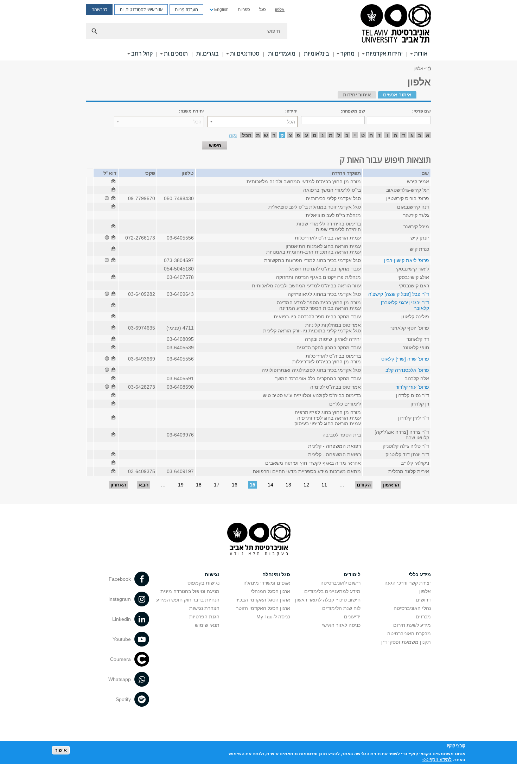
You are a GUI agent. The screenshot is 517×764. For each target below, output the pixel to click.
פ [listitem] (298, 135)
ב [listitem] (419, 135)
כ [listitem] (346, 135)
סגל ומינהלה (276, 574)
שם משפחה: (353, 111)
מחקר (347, 54)
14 (270, 485)
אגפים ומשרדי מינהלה (266, 583)
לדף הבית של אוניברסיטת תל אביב (429, 68)
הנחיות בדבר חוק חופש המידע (187, 600)
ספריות (244, 9)
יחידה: (291, 111)
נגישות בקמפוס (203, 583)
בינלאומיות (316, 54)
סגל (262, 9)
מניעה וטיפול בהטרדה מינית (189, 591)
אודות (420, 54)
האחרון (118, 485)
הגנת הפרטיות (204, 616)
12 (306, 485)
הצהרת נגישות (204, 608)
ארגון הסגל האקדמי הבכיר (263, 600)
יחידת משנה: (191, 111)
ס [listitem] (314, 135)
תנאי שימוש (207, 625)
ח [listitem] (371, 135)
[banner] (258, 30)
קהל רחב (142, 54)
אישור (61, 750)
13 (288, 485)
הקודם (364, 485)
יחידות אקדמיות (384, 54)
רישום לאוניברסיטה (340, 583)
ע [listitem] (306, 135)
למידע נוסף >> (437, 759)
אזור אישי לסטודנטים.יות (141, 9)
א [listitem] (427, 135)
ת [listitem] (258, 135)
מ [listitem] (331, 135)
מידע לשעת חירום (412, 625)
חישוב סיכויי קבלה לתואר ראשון (327, 600)
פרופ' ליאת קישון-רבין (406, 260)
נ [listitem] (322, 135)
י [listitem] (355, 135)
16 (234, 485)
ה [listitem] (395, 135)
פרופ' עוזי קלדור (412, 387)
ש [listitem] (266, 135)
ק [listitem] (282, 135)
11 (324, 485)
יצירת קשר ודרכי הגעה (407, 583)
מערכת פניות (186, 9)
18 (199, 485)
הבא (143, 485)
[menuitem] (279, 9)
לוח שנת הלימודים (341, 608)
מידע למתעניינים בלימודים (332, 591)
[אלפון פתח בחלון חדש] (113, 181)
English (221, 9)
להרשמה (99, 9)
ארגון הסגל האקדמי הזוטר (263, 608)
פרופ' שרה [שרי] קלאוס (405, 359)
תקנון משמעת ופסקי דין (406, 642)
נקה (233, 135)
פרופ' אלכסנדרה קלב (407, 370)
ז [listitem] (379, 135)
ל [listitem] (338, 135)
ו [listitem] (387, 135)
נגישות (212, 574)
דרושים (423, 600)
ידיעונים (352, 616)
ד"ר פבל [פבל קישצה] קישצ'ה (398, 294)
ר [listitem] (274, 135)
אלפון (280, 9)
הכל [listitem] (246, 135)
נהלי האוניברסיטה (412, 608)
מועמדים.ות (281, 54)
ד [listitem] (403, 135)
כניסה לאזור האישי (341, 625)
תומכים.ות (176, 54)
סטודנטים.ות (245, 54)
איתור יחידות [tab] (357, 94)
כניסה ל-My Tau (273, 616)
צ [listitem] (290, 135)
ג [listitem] (411, 135)
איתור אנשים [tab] (397, 94)
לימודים (352, 574)
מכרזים (423, 616)
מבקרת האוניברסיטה (409, 633)
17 (216, 485)
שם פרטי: (421, 111)
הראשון (391, 485)
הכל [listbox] (291, 122)
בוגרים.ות (207, 54)
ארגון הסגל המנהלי (270, 591)
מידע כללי (420, 574)
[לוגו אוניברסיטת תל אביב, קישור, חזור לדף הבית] (395, 24)
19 (181, 485)
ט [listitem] (363, 135)
